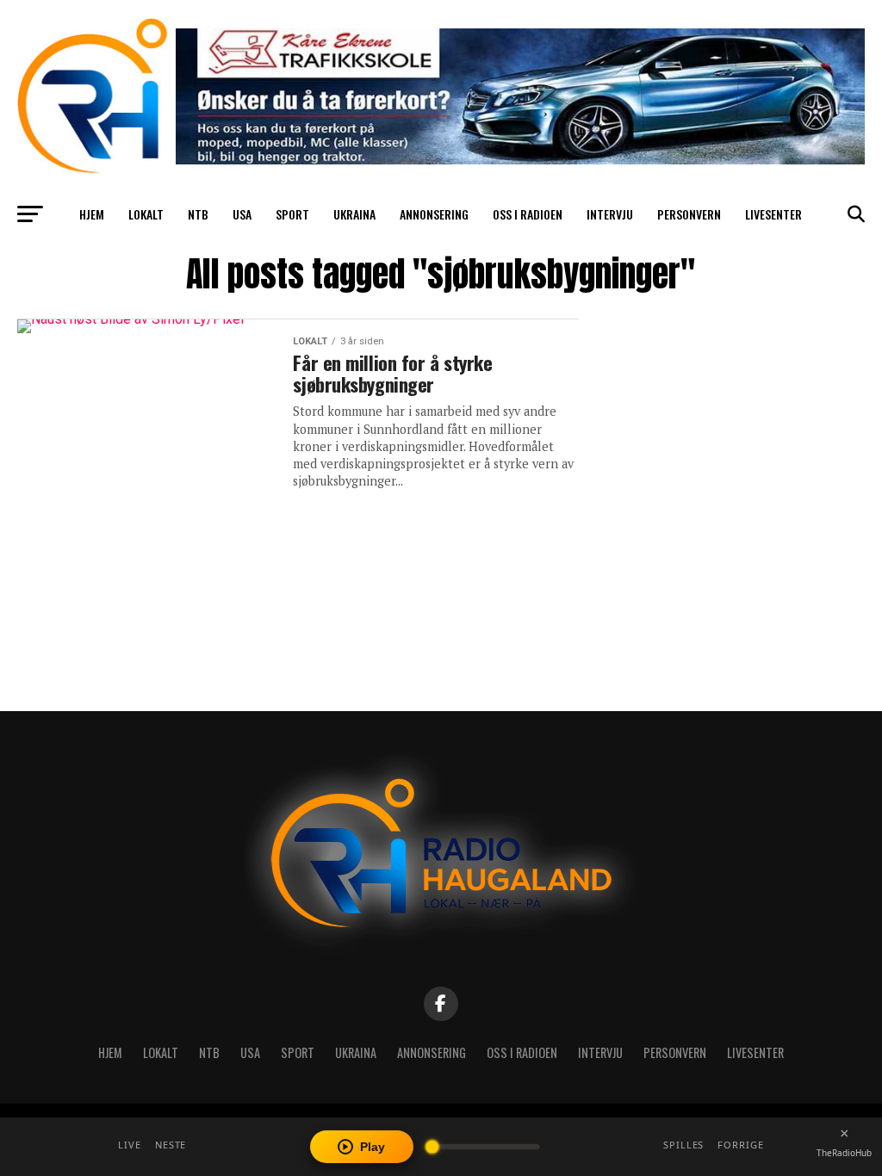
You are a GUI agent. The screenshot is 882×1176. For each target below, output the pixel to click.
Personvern (689, 214)
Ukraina (354, 214)
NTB (198, 214)
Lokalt (146, 214)
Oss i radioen (527, 214)
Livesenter (773, 214)
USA (242, 214)
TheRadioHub (844, 1153)
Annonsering (434, 214)
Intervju (610, 214)
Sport (292, 214)
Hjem (91, 214)
